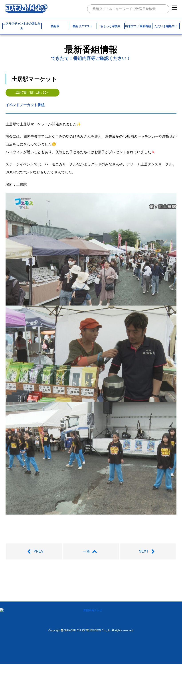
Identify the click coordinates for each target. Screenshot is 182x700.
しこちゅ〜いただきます (59, 593)
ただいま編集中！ (166, 26)
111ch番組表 (66, 582)
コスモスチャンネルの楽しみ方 (21, 26)
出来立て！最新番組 (138, 26)
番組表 (55, 26)
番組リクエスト (83, 26)
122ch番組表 (89, 582)
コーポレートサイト (134, 593)
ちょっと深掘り (110, 26)
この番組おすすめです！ (98, 593)
